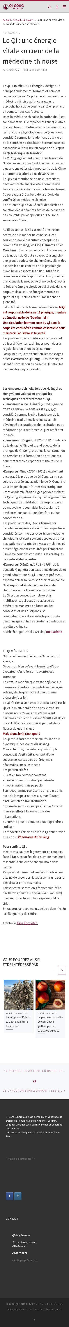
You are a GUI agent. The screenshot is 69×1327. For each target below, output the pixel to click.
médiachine (54, 631)
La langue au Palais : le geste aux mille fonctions (18, 1021)
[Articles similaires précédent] (53, 970)
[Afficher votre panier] (57, 6)
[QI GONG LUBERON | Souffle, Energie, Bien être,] (13, 6)
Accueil (7, 20)
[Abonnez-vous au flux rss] (34, 1320)
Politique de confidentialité (20, 1158)
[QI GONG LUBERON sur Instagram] (18, 1196)
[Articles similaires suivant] (62, 970)
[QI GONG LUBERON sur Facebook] (9, 1196)
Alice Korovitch (27, 923)
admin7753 (13, 70)
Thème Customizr (52, 1309)
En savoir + (29, 20)
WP (22, 1309)
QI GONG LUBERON (26, 1304)
